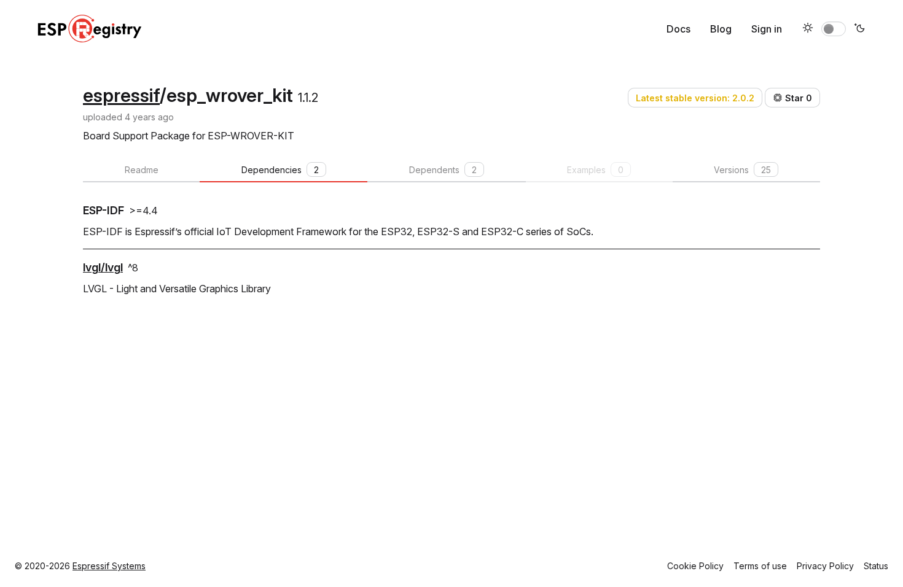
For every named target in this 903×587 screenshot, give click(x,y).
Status (876, 566)
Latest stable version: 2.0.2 (695, 98)
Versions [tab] (742, 170)
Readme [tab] (141, 170)
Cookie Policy (695, 566)
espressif (121, 95)
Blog (721, 29)
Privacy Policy (825, 566)
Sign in (766, 29)
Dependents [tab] (443, 170)
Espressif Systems (109, 566)
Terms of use (760, 566)
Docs (678, 29)
